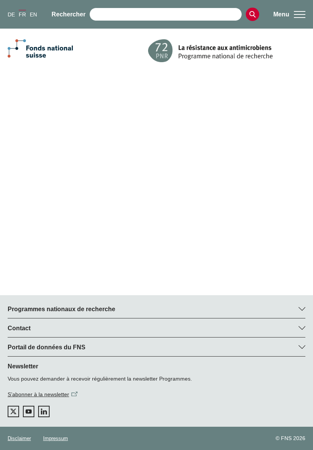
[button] (289, 14)
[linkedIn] (44, 411)
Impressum (55, 438)
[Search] (252, 14)
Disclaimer (19, 438)
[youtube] (28, 411)
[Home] (226, 50)
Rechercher (69, 14)
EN (33, 14)
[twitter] (13, 411)
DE (11, 14)
